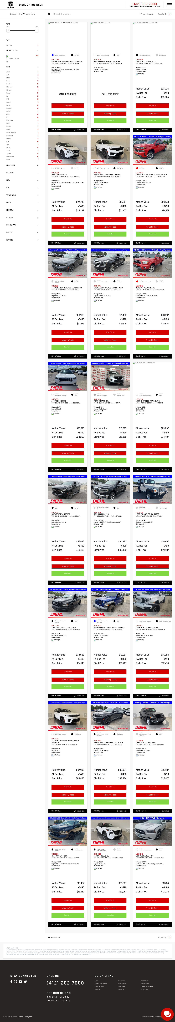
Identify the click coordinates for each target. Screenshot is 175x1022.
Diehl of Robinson (56, 130)
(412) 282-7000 (144, 4)
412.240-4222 (80, 130)
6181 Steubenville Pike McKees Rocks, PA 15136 (144, 6)
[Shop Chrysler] (10, 5)
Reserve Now (67, 121)
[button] (85, 149)
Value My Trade (68, 113)
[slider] (8, 30)
